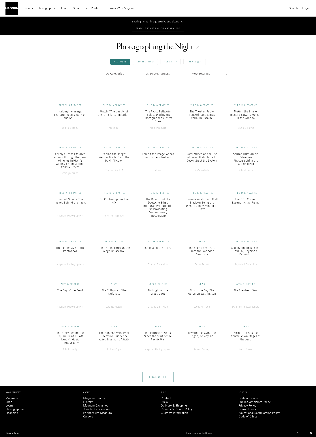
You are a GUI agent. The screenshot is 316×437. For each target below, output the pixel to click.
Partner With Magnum (97, 413)
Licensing (11, 413)
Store (76, 8)
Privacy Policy (247, 405)
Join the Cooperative (96, 409)
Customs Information (174, 413)
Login (306, 8)
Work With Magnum (123, 8)
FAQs (164, 402)
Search (293, 8)
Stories (28, 8)
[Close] (310, 433)
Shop (8, 402)
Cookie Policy (247, 409)
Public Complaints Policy (254, 402)
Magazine (11, 398)
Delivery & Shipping (174, 405)
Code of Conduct (249, 398)
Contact (166, 398)
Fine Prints (91, 8)
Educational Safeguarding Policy (259, 413)
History (88, 402)
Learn (64, 8)
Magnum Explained (95, 405)
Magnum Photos (94, 398)
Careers (88, 416)
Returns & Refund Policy (177, 409)
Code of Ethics (247, 416)
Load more (158, 377)
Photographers (47, 8)
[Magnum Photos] (11, 8)
